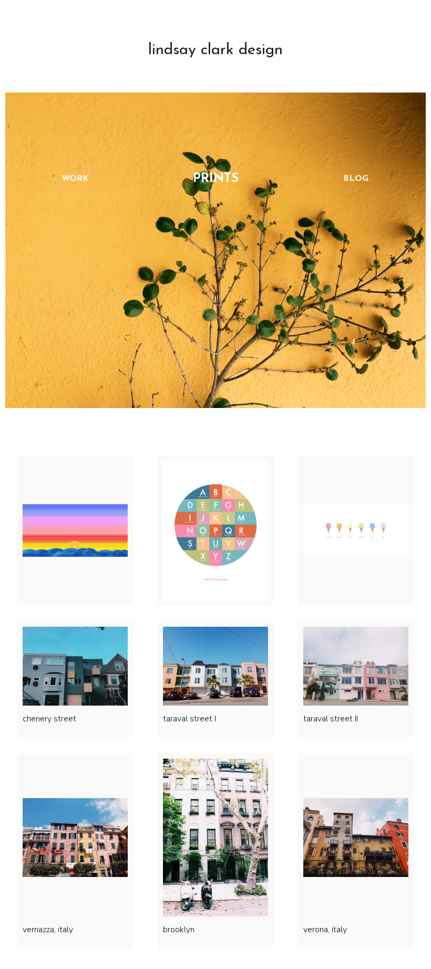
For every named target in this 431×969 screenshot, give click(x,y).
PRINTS (216, 178)
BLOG (355, 179)
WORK (75, 179)
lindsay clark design (215, 50)
